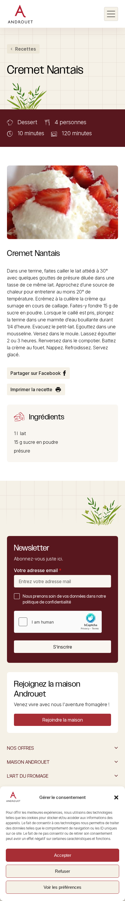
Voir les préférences (62, 887)
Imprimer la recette (31, 389)
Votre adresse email (37, 570)
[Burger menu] (111, 14)
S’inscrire (62, 647)
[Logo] (20, 13)
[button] (116, 797)
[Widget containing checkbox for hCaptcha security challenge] (58, 622)
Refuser (62, 871)
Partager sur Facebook (35, 373)
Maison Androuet (28, 762)
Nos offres (20, 748)
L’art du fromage (27, 776)
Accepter (62, 855)
